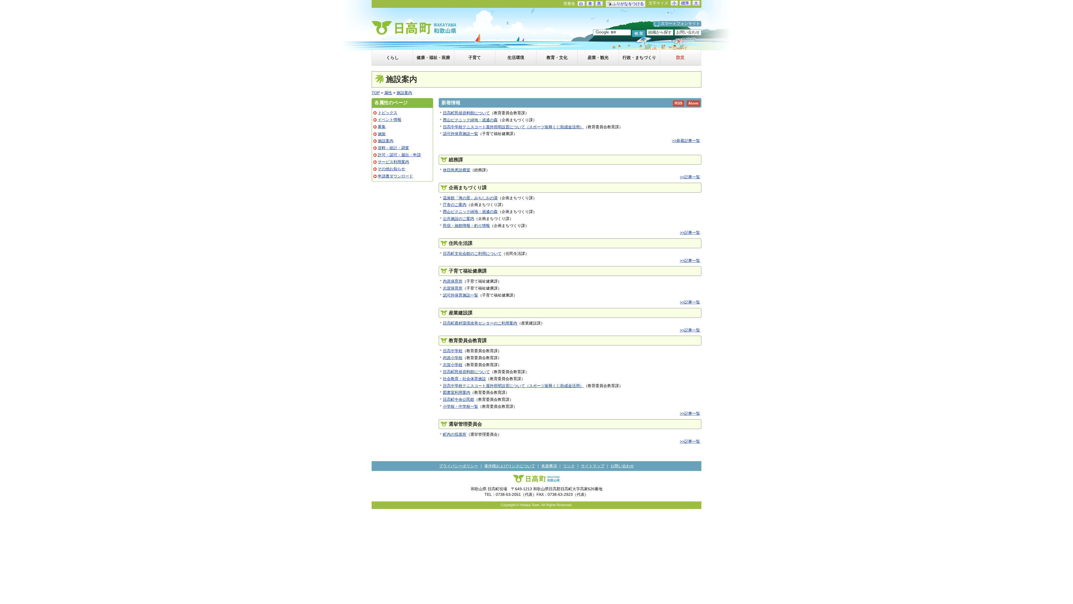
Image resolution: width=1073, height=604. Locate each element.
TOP (376, 93)
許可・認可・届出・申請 (399, 155)
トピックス (387, 112)
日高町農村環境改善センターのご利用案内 (480, 323)
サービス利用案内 (393, 162)
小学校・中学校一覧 (460, 406)
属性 (388, 93)
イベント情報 (389, 119)
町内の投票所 (454, 434)
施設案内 (404, 93)
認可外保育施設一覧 (460, 133)
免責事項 (549, 466)
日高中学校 (452, 351)
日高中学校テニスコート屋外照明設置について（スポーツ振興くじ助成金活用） (513, 127)
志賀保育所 (452, 288)
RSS (678, 103)
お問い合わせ (688, 32)
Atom (693, 103)
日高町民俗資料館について (466, 113)
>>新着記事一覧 (686, 140)
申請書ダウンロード (395, 176)
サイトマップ (592, 466)
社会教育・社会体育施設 (464, 378)
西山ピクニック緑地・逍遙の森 (470, 120)
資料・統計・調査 (393, 148)
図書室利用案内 (456, 392)
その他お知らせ (391, 169)
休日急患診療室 (456, 170)
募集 (382, 126)
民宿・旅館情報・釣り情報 (466, 225)
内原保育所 (452, 281)
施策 (382, 134)
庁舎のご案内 (454, 204)
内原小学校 (452, 358)
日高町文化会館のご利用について (472, 253)
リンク (569, 466)
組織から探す (660, 32)
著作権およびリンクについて (509, 466)
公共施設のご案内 (458, 218)
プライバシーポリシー (458, 466)
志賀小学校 (452, 365)
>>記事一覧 (690, 177)
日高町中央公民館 (458, 399)
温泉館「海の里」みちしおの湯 (470, 198)
